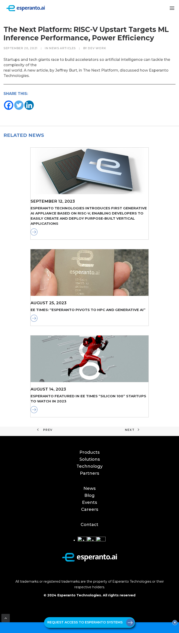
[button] (172, 8)
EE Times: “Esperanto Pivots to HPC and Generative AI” (88, 310)
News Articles (62, 48)
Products (89, 452)
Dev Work (97, 48)
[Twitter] (19, 105)
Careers (89, 509)
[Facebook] (8, 105)
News (89, 488)
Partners (89, 473)
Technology (89, 466)
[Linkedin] (29, 105)
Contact (89, 524)
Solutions (89, 459)
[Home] (89, 557)
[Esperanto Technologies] (25, 8)
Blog (89, 495)
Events (89, 502)
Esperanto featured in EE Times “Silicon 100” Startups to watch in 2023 (88, 398)
